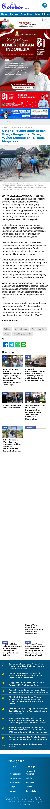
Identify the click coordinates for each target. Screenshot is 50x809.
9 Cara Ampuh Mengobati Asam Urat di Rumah (27, 745)
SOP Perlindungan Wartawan (38, 802)
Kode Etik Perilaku (24, 800)
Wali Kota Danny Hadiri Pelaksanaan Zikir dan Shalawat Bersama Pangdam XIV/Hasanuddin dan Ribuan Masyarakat (28, 729)
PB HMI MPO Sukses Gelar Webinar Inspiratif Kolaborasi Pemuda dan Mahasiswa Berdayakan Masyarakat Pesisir (26, 700)
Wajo (10, 122)
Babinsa (7, 329)
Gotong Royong (21, 329)
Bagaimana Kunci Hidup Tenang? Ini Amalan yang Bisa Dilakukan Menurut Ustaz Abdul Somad (26, 666)
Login (13, 791)
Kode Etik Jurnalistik (11, 800)
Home (4, 14)
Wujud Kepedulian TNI (22, 334)
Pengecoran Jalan (39, 329)
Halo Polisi (15, 782)
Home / (5, 122)
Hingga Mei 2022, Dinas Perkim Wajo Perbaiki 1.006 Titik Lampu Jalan (26, 684)
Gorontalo (31, 791)
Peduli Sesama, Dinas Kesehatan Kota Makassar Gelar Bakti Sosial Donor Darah (28, 691)
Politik (29, 778)
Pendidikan (26, 14)
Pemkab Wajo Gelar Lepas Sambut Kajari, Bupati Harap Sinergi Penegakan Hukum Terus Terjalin (28, 711)
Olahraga (14, 14)
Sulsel (29, 787)
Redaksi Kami (22, 802)
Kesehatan (15, 778)
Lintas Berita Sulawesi (38, 800)
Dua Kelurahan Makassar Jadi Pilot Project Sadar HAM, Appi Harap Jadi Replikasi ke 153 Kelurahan (25, 675)
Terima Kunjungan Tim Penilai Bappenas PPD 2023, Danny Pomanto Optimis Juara (28, 738)
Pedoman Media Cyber (10, 802)
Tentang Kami (25, 804)
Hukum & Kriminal (30, 772)
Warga (6, 334)
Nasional (30, 782)
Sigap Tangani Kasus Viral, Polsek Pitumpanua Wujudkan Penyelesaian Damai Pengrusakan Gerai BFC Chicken (27, 720)
